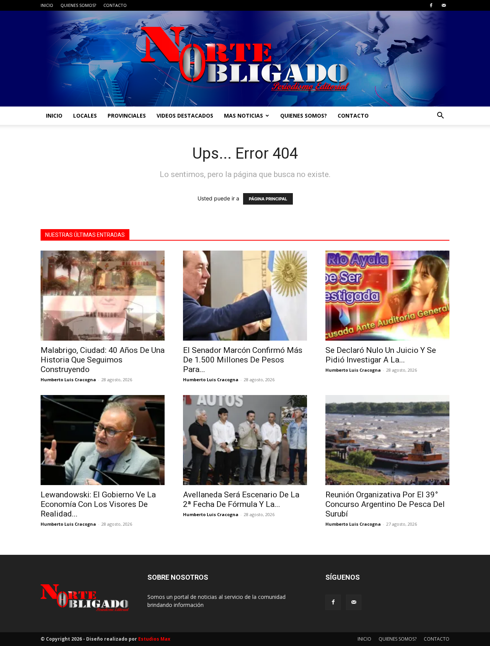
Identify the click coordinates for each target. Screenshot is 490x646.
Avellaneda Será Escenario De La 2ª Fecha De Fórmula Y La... (241, 499)
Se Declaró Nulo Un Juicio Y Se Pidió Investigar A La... (380, 355)
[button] (440, 116)
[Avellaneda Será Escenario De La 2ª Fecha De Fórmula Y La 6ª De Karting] (245, 440)
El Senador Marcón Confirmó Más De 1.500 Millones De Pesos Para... (242, 360)
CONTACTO (115, 5)
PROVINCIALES (127, 115)
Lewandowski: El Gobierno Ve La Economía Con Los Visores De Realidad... (98, 504)
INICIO (47, 5)
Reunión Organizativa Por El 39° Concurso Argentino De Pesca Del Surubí (385, 504)
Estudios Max (154, 639)
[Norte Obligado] (245, 59)
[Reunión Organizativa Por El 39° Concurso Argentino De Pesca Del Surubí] (387, 440)
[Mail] (443, 5)
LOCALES (85, 115)
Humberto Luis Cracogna (68, 379)
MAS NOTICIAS (243, 115)
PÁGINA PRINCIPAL (268, 199)
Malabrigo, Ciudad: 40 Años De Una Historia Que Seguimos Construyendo (103, 360)
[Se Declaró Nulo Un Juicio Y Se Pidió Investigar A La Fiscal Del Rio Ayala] (387, 296)
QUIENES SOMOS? (78, 5)
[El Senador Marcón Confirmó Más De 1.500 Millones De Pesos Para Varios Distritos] (245, 296)
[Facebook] (431, 5)
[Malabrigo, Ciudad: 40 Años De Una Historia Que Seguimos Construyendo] (103, 296)
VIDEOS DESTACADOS (185, 115)
